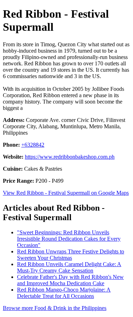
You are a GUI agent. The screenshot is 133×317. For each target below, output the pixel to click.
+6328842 (32, 145)
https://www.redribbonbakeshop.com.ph (70, 157)
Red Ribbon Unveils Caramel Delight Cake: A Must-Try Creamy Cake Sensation (69, 267)
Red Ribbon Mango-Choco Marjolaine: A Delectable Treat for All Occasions (64, 293)
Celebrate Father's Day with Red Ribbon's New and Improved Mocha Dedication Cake (70, 280)
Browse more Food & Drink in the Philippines (54, 308)
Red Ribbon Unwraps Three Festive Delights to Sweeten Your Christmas (70, 254)
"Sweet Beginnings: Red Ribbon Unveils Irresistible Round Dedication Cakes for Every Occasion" (69, 238)
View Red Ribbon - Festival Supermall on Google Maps (66, 193)
